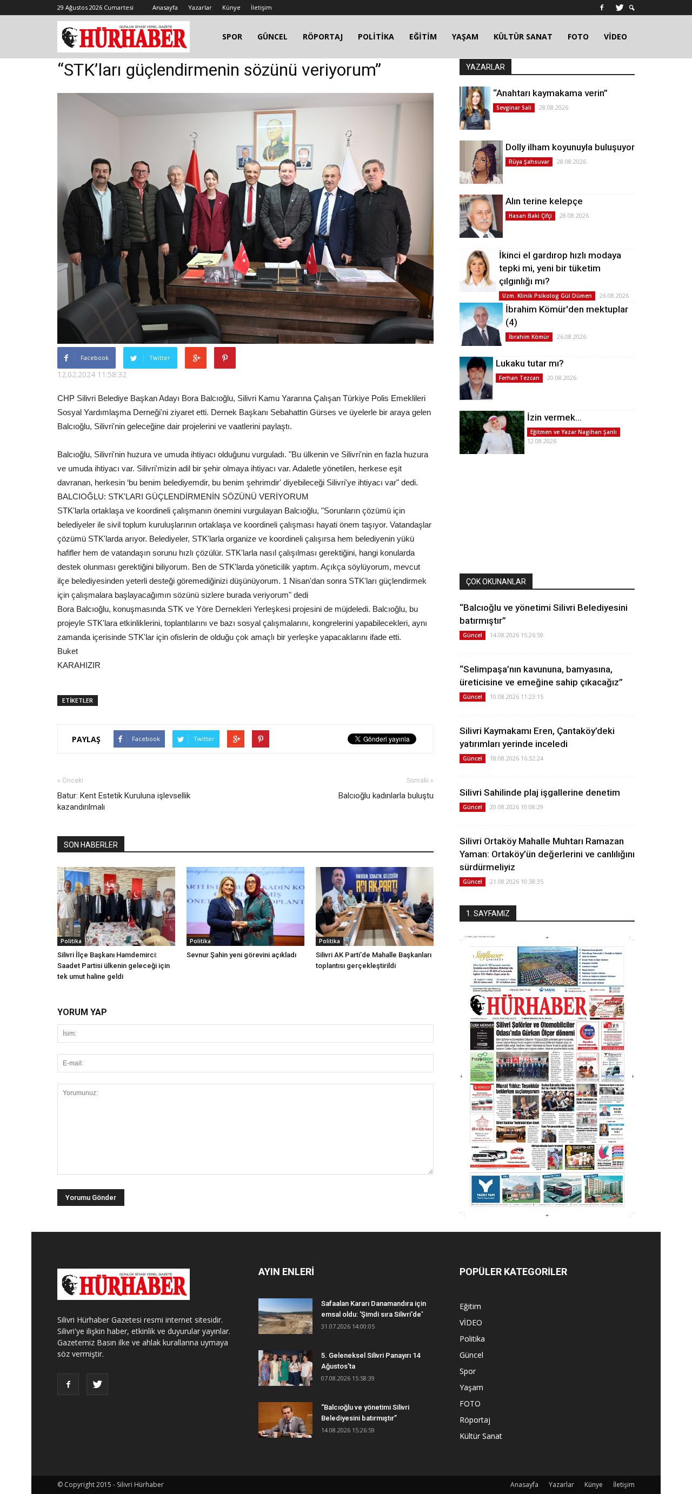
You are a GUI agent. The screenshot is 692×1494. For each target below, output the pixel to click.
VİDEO (615, 36)
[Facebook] (602, 7)
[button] (632, 8)
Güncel (472, 635)
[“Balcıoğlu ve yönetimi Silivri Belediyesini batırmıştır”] (285, 1420)
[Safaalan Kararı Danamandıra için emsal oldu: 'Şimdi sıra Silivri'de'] (285, 1316)
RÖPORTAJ (323, 36)
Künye (231, 7)
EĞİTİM (423, 36)
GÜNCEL (272, 36)
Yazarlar (200, 7)
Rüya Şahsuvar (529, 161)
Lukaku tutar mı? (530, 363)
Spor (468, 1371)
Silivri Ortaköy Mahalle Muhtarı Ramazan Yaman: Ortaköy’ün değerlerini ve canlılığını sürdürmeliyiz (547, 854)
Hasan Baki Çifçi (530, 215)
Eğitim (470, 1306)
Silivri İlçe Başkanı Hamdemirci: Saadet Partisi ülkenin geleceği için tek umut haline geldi (113, 966)
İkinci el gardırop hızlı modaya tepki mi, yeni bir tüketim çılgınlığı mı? (560, 268)
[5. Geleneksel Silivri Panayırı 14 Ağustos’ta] (285, 1368)
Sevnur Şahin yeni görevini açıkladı (241, 955)
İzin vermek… (554, 417)
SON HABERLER (91, 845)
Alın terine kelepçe (544, 201)
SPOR (232, 36)
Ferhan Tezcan (519, 378)
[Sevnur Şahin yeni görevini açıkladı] (245, 906)
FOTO (578, 36)
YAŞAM (465, 36)
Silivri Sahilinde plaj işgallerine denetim (540, 792)
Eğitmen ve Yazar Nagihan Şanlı (573, 432)
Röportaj (475, 1420)
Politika (71, 941)
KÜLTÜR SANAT (523, 36)
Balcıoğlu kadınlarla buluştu (386, 796)
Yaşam (471, 1387)
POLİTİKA (376, 36)
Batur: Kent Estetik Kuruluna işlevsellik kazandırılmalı (123, 801)
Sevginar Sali (513, 107)
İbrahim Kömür (529, 337)
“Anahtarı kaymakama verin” (550, 93)
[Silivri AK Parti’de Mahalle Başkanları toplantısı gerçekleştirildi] (375, 906)
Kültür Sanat (481, 1436)
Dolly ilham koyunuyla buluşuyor (570, 147)
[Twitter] (619, 7)
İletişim (261, 7)
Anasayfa (165, 7)
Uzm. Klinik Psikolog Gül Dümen (547, 295)
